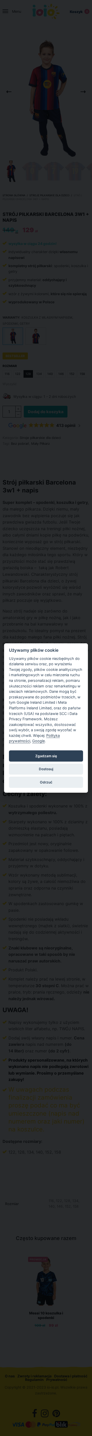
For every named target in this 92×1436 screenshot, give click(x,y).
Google (38, 741)
